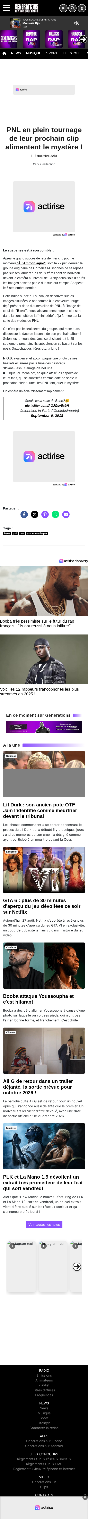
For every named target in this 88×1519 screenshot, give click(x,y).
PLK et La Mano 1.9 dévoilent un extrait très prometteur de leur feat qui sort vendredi (43, 1182)
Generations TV (44, 1482)
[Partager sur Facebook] (23, 516)
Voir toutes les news (44, 1224)
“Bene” (21, 311)
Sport (52, 53)
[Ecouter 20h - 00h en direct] (44, 727)
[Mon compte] (82, 8)
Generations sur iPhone (44, 1441)
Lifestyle (72, 53)
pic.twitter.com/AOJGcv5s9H (47, 405)
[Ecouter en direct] (63, 8)
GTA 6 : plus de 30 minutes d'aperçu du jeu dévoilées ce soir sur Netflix (41, 906)
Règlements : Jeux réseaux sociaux (44, 1459)
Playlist (44, 1385)
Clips (44, 1487)
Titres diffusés (44, 1390)
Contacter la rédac (44, 1428)
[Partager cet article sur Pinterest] (44, 516)
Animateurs (44, 1380)
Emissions (44, 1375)
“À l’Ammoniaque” (31, 263)
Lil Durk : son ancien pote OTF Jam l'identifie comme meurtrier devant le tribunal (40, 810)
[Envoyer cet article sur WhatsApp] (54, 516)
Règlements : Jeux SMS (44, 1464)
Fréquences (44, 1395)
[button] (21, 1266)
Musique (33, 53)
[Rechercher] (72, 8)
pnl (15, 533)
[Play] (5, 36)
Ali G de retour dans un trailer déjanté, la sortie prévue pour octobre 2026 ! (38, 1086)
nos (22, 533)
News (16, 53)
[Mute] (77, 23)
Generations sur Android (44, 1446)
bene (7, 533)
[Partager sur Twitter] (33, 516)
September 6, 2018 (47, 416)
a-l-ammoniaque (37, 533)
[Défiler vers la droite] (77, 1267)
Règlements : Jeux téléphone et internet (44, 1469)
